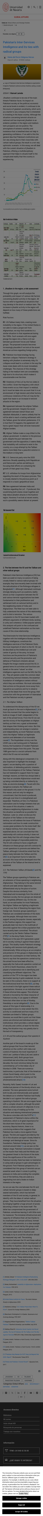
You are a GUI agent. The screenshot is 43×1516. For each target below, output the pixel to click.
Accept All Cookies (21, 1512)
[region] (21, 1491)
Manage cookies (21, 1498)
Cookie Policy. (23, 1493)
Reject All (21, 1505)
